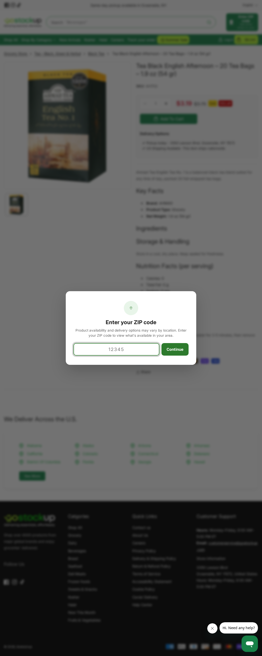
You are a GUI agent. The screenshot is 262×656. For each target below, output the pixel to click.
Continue (175, 349)
